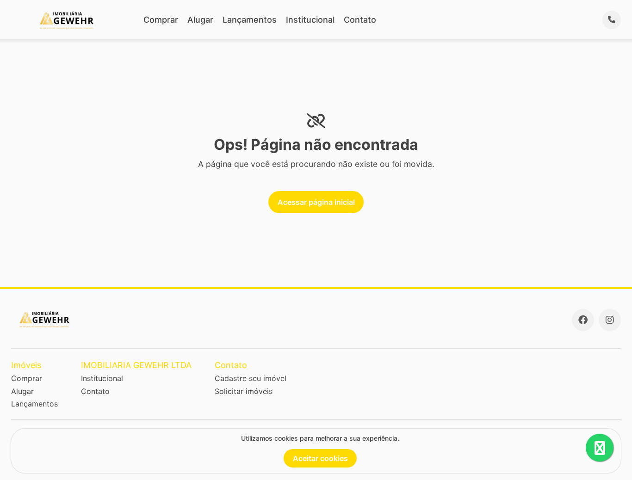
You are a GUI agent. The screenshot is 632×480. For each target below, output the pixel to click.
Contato (360, 20)
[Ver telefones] (611, 20)
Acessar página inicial (316, 202)
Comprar (160, 20)
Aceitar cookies (320, 458)
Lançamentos (250, 20)
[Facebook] (583, 320)
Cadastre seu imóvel (250, 378)
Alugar (200, 20)
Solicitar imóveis (244, 391)
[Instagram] (610, 320)
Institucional (310, 20)
